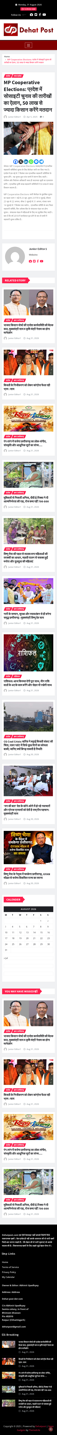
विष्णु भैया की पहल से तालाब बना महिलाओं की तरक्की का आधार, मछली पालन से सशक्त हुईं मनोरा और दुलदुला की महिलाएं (26, 557)
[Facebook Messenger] (36, 161)
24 (6, 944)
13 (27, 932)
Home (7, 56)
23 (48, 938)
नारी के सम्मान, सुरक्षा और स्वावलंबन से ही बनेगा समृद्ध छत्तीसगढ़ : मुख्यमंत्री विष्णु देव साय (27, 616)
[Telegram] (41, 161)
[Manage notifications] (51, 1429)
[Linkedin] (26, 161)
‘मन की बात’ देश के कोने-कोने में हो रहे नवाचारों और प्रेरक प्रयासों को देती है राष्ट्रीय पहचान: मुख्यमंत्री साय (27, 809)
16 (48, 932)
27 (27, 944)
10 (6, 932)
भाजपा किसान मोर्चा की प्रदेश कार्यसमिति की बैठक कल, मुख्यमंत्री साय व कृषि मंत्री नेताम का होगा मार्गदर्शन (28, 328)
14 (34, 932)
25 (13, 944)
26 (20, 944)
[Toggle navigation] (28, 45)
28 (34, 944)
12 (20, 932)
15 (41, 932)
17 (6, 938)
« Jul (6, 958)
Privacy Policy (9, 1272)
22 (41, 938)
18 (13, 938)
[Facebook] (15, 161)
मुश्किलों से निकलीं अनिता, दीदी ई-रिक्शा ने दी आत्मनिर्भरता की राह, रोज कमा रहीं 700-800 (26, 499)
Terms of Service (10, 1267)
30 (48, 944)
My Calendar (8, 1277)
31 (6, 950)
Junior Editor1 (14, 116)
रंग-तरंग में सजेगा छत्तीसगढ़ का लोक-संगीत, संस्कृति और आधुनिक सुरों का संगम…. (25, 443)
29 (41, 944)
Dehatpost (40, 1426)
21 (34, 938)
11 (13, 932)
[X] (20, 161)
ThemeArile (34, 1430)
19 (20, 938)
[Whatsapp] (31, 161)
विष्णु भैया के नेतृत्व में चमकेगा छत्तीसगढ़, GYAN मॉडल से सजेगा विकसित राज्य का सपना (27, 876)
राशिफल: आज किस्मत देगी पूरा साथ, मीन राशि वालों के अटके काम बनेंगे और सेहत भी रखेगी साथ (28, 683)
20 (27, 938)
